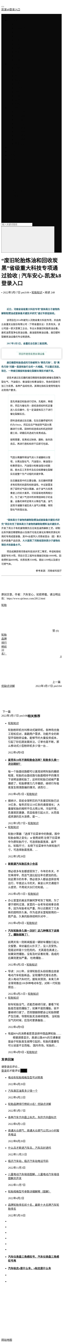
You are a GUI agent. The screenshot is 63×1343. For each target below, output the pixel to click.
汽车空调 (20, 123)
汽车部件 (13, 107)
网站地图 (6, 1340)
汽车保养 (13, 147)
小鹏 (17, 67)
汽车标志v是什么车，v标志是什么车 (29, 1268)
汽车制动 (20, 135)
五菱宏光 (20, 28)
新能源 (12, 155)
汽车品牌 (13, 20)
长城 (17, 95)
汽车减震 (20, 115)
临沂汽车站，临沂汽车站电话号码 (28, 1161)
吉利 (17, 36)
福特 (17, 103)
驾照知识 (13, 159)
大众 (17, 40)
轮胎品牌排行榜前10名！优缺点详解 (29, 1104)
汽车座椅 (20, 131)
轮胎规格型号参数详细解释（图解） (29, 1191)
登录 (14, 191)
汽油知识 (13, 151)
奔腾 (17, 44)
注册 (20, 191)
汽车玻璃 (20, 127)
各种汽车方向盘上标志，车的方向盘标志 (32, 1117)
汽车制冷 (20, 139)
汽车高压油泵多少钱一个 (23, 1090)
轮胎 (4, 605)
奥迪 (17, 52)
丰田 (17, 24)
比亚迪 (19, 87)
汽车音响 (20, 111)
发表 (24, 1070)
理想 (17, 91)
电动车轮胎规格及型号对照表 (25, 1077)
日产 (17, 71)
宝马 (17, 56)
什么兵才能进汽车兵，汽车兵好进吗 (29, 1147)
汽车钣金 (20, 119)
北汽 (17, 32)
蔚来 (17, 99)
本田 (17, 75)
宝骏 (17, 60)
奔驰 (17, 48)
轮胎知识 (20, 143)
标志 (17, 79)
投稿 (16, 195)
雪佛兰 (19, 83)
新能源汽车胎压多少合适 (23, 863)
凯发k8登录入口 (10, 9)
